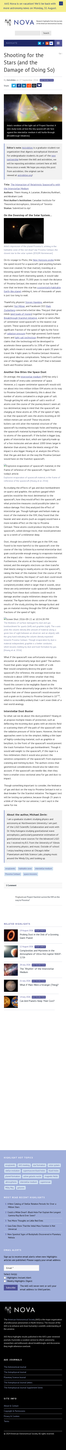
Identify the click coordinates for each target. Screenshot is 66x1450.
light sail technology (25, 337)
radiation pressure (16, 333)
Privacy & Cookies (11, 1416)
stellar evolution (12, 1170)
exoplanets (10, 868)
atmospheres (11, 1182)
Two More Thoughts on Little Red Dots (25, 1220)
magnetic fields (51, 1176)
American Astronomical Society (21, 1319)
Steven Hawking (33, 302)
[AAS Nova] (33, 21)
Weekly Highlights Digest (19, 1280)
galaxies (21, 1187)
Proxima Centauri (12, 874)
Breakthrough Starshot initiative (20, 317)
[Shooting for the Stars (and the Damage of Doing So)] (33, 108)
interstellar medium (31, 376)
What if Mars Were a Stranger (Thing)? (39, 984)
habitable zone (25, 868)
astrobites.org (25, 175)
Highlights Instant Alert (19, 1277)
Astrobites (11, 80)
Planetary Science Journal (15, 1377)
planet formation (12, 1176)
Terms (6, 1421)
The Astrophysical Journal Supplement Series (23, 1387)
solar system (54, 1165)
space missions (30, 874)
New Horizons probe (43, 259)
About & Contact (11, 1406)
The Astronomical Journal (15, 1367)
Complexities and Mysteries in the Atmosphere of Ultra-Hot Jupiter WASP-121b (41, 954)
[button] (61, 3)
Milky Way (9, 1187)
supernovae (45, 1182)
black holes (54, 1170)
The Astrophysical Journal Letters (18, 1382)
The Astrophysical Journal (15, 1372)
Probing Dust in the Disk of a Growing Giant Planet (39, 936)
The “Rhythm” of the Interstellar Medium (37, 970)
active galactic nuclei (32, 1176)
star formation (39, 1165)
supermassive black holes (34, 1170)
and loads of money (21, 313)
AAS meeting (24, 1165)
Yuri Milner (19, 306)
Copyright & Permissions (14, 1411)
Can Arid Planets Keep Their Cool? (37, 1000)
